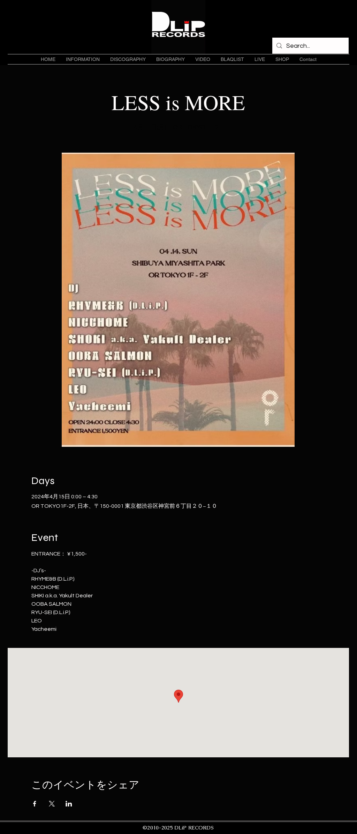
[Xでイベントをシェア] (51, 803)
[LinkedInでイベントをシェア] (69, 803)
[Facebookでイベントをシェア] (34, 803)
